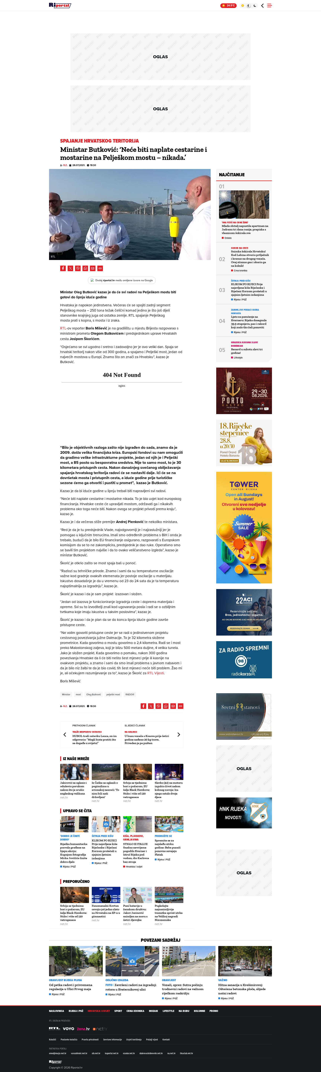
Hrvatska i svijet (134, 866)
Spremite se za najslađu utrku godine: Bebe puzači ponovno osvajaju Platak (168, 847)
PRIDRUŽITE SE (163, 836)
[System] (249, 5)
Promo (214, 1011)
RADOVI (130, 694)
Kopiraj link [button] (100, 268)
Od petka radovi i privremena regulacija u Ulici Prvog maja (70, 987)
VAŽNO (222, 980)
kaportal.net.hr (112, 1053)
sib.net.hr (96, 1053)
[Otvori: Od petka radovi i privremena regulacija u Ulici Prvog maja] (76, 961)
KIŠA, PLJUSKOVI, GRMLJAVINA (133, 838)
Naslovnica (56, 1011)
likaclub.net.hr (186, 1053)
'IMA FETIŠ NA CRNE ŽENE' (235, 222)
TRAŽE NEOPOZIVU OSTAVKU (87, 732)
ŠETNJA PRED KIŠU (103, 836)
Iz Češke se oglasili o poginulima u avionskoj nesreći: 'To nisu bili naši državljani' (105, 790)
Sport (118, 1011)
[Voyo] (68, 1028)
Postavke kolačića (69, 1039)
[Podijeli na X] (70, 268)
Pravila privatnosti (90, 1039)
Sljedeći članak (178, 734)
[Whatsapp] (85, 268)
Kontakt (166, 1039)
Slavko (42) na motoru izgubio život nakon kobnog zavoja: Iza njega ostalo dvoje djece (169, 790)
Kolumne (199, 1011)
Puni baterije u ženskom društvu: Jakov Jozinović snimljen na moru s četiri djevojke (135, 913)
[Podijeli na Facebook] (63, 268)
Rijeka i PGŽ (69, 866)
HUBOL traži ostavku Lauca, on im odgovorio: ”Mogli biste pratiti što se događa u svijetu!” (94, 739)
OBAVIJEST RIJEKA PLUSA (65, 980)
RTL (63, 328)
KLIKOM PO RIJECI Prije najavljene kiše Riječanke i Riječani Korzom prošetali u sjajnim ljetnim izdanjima (104, 849)
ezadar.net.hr (129, 1053)
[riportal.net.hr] (55, 1061)
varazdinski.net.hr (79, 1053)
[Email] (92, 268)
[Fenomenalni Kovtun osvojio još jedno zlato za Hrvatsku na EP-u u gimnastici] (106, 895)
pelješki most (113, 694)
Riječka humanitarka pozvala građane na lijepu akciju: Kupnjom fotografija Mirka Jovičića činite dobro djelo (73, 853)
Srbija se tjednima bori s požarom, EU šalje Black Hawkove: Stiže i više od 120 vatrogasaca (136, 790)
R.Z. (65, 165)
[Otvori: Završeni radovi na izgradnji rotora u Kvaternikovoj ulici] (132, 961)
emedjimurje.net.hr (57, 1053)
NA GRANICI (131, 732)
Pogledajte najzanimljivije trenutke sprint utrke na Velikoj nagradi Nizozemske (169, 913)
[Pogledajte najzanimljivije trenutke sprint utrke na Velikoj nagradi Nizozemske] (169, 895)
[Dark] (255, 5)
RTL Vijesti (155, 672)
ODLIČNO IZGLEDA (117, 980)
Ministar (66, 694)
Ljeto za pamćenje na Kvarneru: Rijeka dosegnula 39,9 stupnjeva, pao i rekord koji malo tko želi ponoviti (249, 322)
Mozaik (153, 1011)
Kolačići (52, 1039)
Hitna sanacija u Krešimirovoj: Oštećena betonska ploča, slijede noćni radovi (242, 989)
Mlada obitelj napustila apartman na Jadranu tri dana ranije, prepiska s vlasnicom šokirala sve (245, 229)
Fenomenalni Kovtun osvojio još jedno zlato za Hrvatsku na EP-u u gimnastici (106, 911)
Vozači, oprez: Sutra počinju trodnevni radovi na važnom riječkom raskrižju (183, 989)
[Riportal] (60, 5)
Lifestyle (238, 357)
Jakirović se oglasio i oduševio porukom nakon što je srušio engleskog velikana (73, 788)
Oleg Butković (93, 694)
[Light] (242, 5)
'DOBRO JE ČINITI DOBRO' (70, 838)
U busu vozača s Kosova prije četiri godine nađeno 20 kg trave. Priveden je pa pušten (147, 739)
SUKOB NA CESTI (239, 248)
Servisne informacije (112, 1039)
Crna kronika (240, 270)
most (78, 694)
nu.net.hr (171, 1053)
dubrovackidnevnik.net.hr (151, 1053)
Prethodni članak (65, 734)
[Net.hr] (54, 1028)
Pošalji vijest (152, 1039)
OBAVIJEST (169, 980)
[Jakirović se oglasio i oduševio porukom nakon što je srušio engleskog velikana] (74, 772)
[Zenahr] (83, 1028)
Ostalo (228, 238)
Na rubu (184, 1011)
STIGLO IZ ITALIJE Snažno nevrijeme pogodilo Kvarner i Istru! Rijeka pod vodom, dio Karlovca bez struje (136, 853)
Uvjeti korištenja (134, 1039)
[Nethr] (100, 1028)
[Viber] (78, 268)
